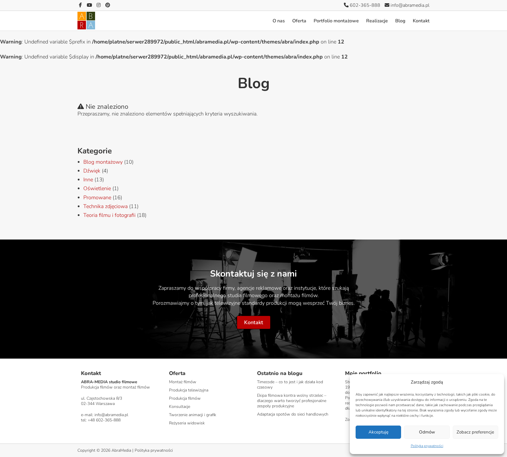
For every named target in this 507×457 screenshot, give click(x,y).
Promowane (97, 197)
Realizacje (377, 21)
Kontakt (421, 21)
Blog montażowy (103, 161)
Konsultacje (179, 406)
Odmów (427, 432)
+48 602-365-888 (104, 420)
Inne (88, 179)
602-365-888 (364, 5)
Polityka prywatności (427, 445)
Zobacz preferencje (475, 432)
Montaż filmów (182, 382)
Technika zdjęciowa (105, 206)
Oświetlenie (97, 188)
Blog (400, 21)
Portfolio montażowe (336, 21)
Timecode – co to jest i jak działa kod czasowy (290, 384)
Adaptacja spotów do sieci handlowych (292, 414)
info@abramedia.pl (409, 5)
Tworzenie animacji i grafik (192, 415)
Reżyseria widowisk (187, 423)
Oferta (299, 21)
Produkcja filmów (185, 398)
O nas (279, 21)
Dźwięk (91, 170)
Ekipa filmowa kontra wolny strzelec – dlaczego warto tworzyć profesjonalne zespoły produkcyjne (291, 401)
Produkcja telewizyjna (188, 390)
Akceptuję (378, 432)
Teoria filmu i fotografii (109, 215)
